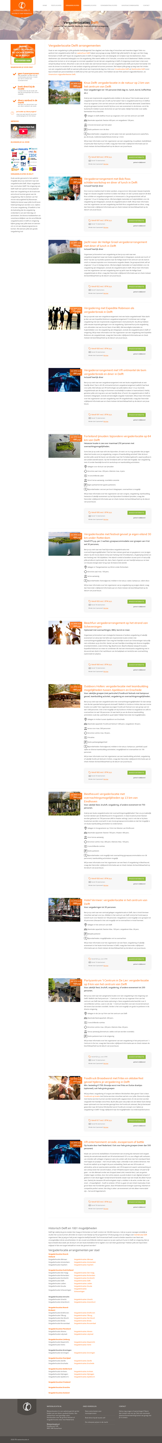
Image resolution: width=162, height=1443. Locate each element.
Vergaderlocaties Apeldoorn (84, 1377)
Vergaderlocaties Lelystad (83, 1334)
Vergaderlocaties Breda (82, 1321)
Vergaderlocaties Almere (83, 1331)
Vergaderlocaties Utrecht (83, 1299)
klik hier (106, 164)
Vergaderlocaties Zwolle (83, 1361)
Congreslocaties (89, 5)
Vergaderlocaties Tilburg (83, 1315)
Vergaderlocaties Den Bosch (84, 1318)
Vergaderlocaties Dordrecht (84, 1278)
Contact (146, 5)
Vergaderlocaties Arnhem (83, 1371)
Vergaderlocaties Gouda (83, 1286)
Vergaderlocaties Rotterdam (84, 1275)
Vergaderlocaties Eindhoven (84, 1313)
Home (45, 5)
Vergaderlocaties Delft (82, 1281)
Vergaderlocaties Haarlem (83, 1265)
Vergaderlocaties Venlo (82, 1345)
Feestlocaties (56, 5)
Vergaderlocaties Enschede (84, 1363)
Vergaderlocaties (72, 5)
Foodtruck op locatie (92, 1096)
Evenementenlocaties (109, 5)
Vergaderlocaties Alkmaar (83, 1259)
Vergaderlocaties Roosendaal (85, 1323)
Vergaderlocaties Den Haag (84, 1273)
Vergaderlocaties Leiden (83, 1283)
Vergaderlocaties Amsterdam (85, 1262)
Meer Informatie (137, 157)
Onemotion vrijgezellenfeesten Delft (61, 74)
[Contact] (23, 54)
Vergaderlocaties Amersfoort (85, 1302)
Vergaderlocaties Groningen (84, 1353)
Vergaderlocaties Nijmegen (84, 1374)
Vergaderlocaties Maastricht (84, 1342)
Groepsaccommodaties (130, 5)
